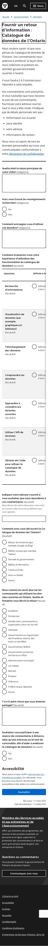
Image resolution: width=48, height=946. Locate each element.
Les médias (13, 665)
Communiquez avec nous (24, 873)
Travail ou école (15, 569)
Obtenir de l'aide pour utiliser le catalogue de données (15, 466)
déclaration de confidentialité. (26, 154)
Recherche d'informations (14, 288)
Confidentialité (9, 921)
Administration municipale (21, 660)
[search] (24, 6)
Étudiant (12, 676)
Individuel (13, 629)
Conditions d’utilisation (13, 928)
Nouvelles (7, 915)
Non (10, 214)
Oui (10, 209)
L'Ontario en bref (10, 896)
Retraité (12, 671)
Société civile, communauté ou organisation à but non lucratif (23, 623)
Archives (6, 909)
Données (37, 16)
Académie (13, 610)
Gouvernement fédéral (19, 646)
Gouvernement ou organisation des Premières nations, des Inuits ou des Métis (23, 638)
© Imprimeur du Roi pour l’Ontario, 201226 (23, 934)
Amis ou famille (15, 575)
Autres (11, 580)
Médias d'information (18, 564)
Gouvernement (21, 16)
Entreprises (13, 616)
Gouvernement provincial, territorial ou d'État (20, 654)
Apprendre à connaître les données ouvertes (13, 408)
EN (15, 5)
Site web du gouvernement (21, 559)
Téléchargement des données (15, 349)
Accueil (5, 16)
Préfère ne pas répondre (20, 686)
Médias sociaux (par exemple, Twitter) (22, 552)
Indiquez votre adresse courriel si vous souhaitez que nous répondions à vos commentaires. (24, 498)
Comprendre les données (14, 377)
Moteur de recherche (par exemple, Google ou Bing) (20, 544)
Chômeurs (13, 681)
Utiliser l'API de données (14, 434)
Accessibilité (8, 902)
